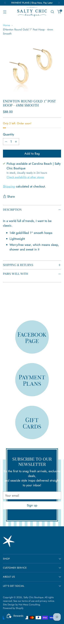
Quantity (8, 134)
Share (11, 196)
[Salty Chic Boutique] (32, 12)
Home (6, 25)
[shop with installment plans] (31, 379)
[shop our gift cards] (31, 422)
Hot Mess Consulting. (30, 604)
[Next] (59, 3)
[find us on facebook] (31, 336)
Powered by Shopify (13, 608)
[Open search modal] (52, 12)
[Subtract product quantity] (6, 141)
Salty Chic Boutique (33, 597)
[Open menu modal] (4, 12)
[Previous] (5, 3)
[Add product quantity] (16, 141)
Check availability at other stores (25, 177)
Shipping (9, 186)
